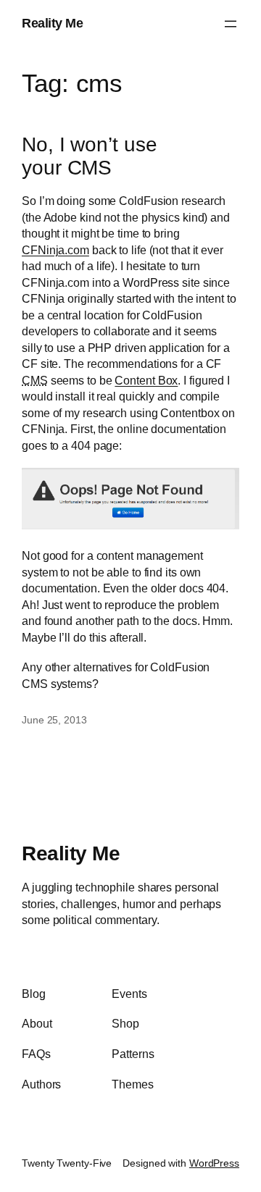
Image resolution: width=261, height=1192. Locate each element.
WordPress (214, 1163)
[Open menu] (230, 24)
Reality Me (52, 23)
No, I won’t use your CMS (89, 156)
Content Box (146, 380)
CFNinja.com (55, 249)
